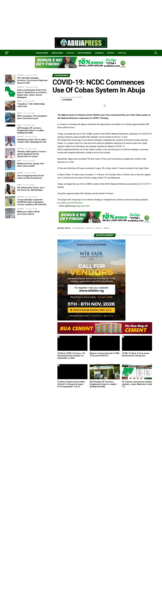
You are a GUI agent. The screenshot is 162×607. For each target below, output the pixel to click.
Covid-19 (90, 228)
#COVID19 (146, 184)
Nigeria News (42, 53)
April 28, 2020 (83, 206)
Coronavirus (79, 228)
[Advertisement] (76, 17)
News (107, 228)
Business (99, 53)
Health (99, 228)
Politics (70, 53)
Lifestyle (122, 53)
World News (57, 53)
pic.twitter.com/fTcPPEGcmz (70, 203)
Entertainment (85, 53)
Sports (110, 53)
